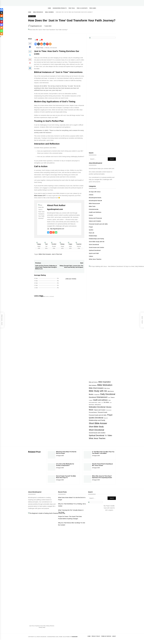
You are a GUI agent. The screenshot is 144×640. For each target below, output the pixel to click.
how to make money (93, 402)
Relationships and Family (96, 238)
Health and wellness (100, 400)
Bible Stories (107, 388)
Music (91, 410)
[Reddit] (41, 44)
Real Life (91, 233)
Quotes (91, 230)
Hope (109, 400)
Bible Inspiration (104, 382)
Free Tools (72, 8)
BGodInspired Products (60, 8)
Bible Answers (32, 16)
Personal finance (93, 412)
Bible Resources (94, 203)
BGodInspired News (95, 200)
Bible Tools (92, 206)
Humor (91, 215)
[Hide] (0, 36)
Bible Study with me (98, 391)
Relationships (93, 236)
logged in (42, 296)
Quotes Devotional (96, 418)
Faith (109, 397)
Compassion (97, 394)
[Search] (110, 8)
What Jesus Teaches (95, 259)
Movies (108, 407)
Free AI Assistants (82, 8)
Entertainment (93, 209)
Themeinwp (74, 636)
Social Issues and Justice (96, 247)
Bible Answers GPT (40, 195)
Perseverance (108, 410)
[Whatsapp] (1, 30)
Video (109, 435)
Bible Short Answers (45, 254)
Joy (102, 402)
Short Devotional (94, 244)
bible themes (111, 391)
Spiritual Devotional (94, 250)
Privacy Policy (96, 636)
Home (49, 8)
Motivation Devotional (97, 407)
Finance (113, 397)
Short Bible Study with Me (96, 241)
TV (106, 435)
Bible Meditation (93, 385)
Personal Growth (102, 412)
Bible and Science (93, 382)
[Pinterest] (47, 44)
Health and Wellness (95, 212)
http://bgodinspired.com (57, 228)
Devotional (92, 397)
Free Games (92, 8)
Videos (91, 256)
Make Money (91, 404)
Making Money (98, 404)
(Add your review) (71, 279)
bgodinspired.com (36, 26)
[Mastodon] (1, 24)
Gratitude (90, 400)
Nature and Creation (95, 221)
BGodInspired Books (95, 197)
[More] (50, 44)
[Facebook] (35, 44)
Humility (99, 402)
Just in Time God (57, 254)
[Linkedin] (44, 44)
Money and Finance (95, 218)
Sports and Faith (94, 253)
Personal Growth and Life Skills (98, 224)
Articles (91, 194)
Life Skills (106, 402)
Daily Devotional (107, 394)
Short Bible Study (96, 426)
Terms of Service (106, 636)
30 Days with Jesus (94, 191)
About (114, 636)
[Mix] (1, 27)
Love (111, 402)
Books (91, 394)
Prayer (91, 227)
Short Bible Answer (98, 423)
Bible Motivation (104, 385)
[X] (38, 44)
